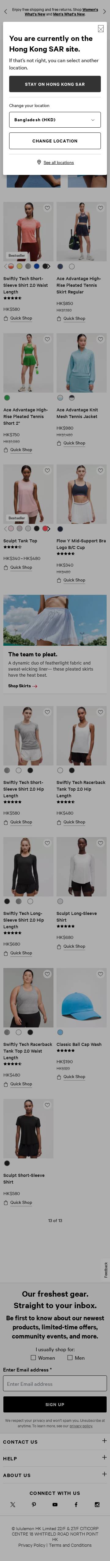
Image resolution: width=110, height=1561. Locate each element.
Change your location (29, 105)
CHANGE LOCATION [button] (55, 140)
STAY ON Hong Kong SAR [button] (55, 84)
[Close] (100, 28)
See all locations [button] (59, 162)
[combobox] (55, 119)
